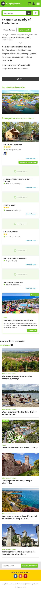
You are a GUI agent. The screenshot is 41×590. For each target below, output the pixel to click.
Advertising (29, 584)
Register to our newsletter (29, 565)
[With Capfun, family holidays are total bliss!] (20, 303)
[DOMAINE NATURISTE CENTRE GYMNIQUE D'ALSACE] (20, 171)
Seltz (18, 50)
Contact (36, 584)
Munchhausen (26, 50)
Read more (32, 331)
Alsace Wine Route (21, 68)
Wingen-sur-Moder (9, 53)
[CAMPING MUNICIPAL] (20, 224)
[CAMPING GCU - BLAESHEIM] (20, 274)
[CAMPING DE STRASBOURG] (20, 132)
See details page (31, 158)
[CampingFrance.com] (20, 3)
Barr (3, 50)
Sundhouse (6, 57)
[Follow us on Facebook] (16, 576)
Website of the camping (28, 162)
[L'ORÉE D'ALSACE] (20, 197)
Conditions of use (20, 584)
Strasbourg (16, 57)
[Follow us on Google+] (20, 576)
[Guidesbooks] (30, 3)
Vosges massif (7, 68)
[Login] (34, 3)
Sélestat (28, 57)
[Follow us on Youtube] (25, 576)
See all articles (5, 345)
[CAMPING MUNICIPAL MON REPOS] (20, 251)
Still (22, 57)
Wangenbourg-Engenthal (26, 53)
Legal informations (8, 584)
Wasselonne (11, 50)
